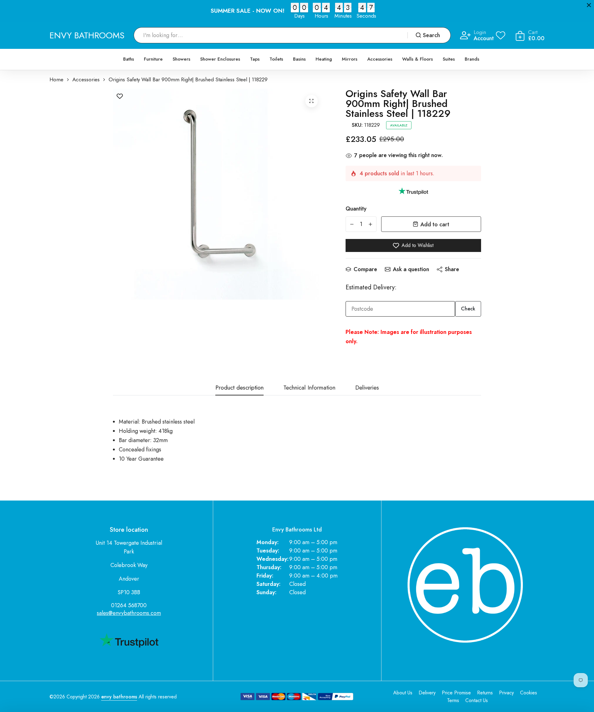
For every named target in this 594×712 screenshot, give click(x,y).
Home (56, 80)
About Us (402, 692)
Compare (365, 269)
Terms (453, 700)
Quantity (356, 209)
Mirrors (349, 59)
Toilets (276, 59)
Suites (449, 59)
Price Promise (456, 692)
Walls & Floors (417, 59)
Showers (181, 59)
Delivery (427, 692)
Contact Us (476, 700)
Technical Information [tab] (309, 388)
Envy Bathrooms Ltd (297, 530)
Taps (255, 59)
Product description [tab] (239, 388)
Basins (299, 59)
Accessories (379, 59)
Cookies (528, 692)
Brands (472, 59)
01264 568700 (129, 605)
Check (468, 308)
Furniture (153, 59)
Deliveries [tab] (367, 388)
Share (452, 269)
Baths (128, 59)
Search (431, 35)
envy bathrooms (119, 696)
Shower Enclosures (220, 59)
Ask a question (411, 269)
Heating (324, 59)
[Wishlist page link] (500, 35)
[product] (311, 101)
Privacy (506, 692)
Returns (485, 692)
